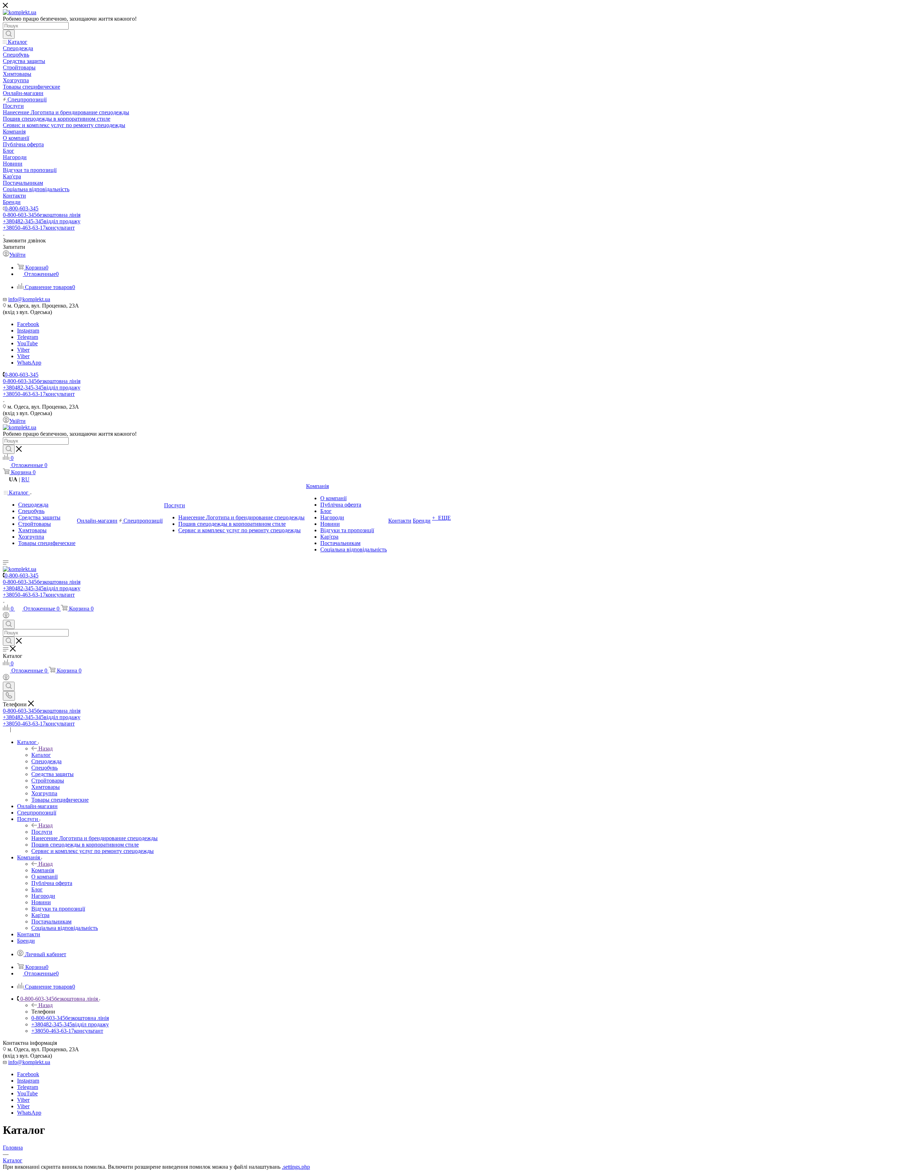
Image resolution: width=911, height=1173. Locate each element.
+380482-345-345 (41, 221)
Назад (45, 748)
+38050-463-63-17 (39, 228)
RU (25, 479)
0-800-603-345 (21, 208)
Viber (23, 350)
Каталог (41, 755)
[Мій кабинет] (6, 616)
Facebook (28, 324)
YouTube (27, 343)
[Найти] (9, 34)
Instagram (28, 331)
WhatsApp (29, 363)
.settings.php (296, 1167)
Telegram (27, 337)
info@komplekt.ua (29, 299)
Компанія (42, 870)
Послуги (41, 832)
